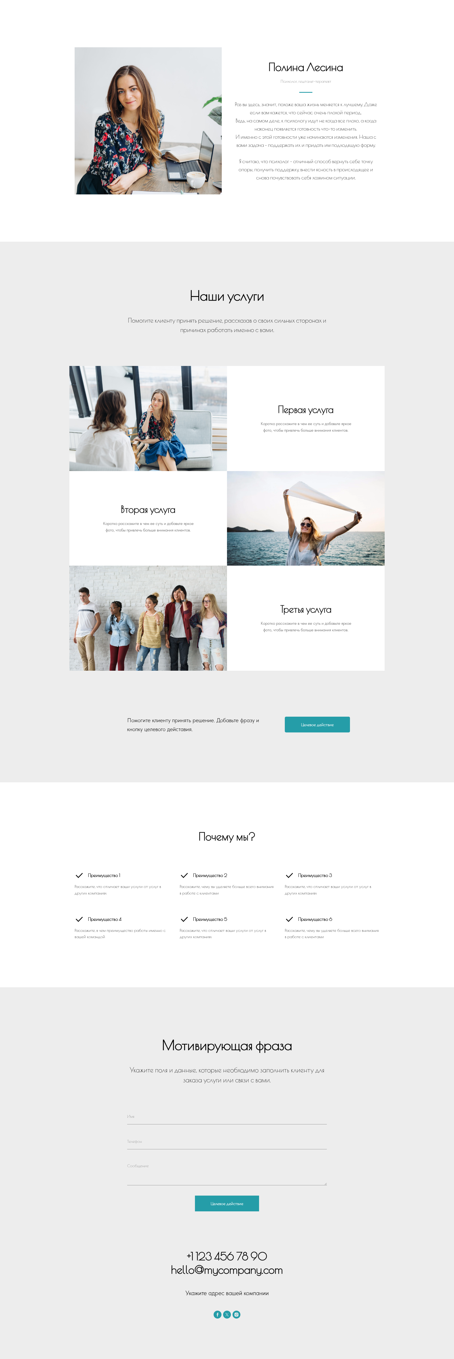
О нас (80, 13)
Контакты (124, 13)
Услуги (101, 13)
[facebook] (217, 1315)
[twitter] (227, 1315)
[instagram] (236, 1315)
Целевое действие (227, 1203)
